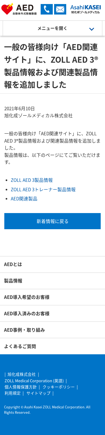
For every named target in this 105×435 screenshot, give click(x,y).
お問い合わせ (60, 9)
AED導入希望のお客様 (27, 297)
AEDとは (13, 264)
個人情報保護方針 (21, 387)
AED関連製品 (24, 198)
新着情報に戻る (53, 221)
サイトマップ (38, 393)
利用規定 (13, 393)
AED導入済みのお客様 (27, 313)
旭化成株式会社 (22, 374)
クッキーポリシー (59, 387)
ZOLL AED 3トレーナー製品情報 (43, 189)
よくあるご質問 (20, 346)
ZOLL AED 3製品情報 (32, 180)
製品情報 (13, 280)
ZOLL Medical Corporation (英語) (34, 380)
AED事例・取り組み (24, 330)
